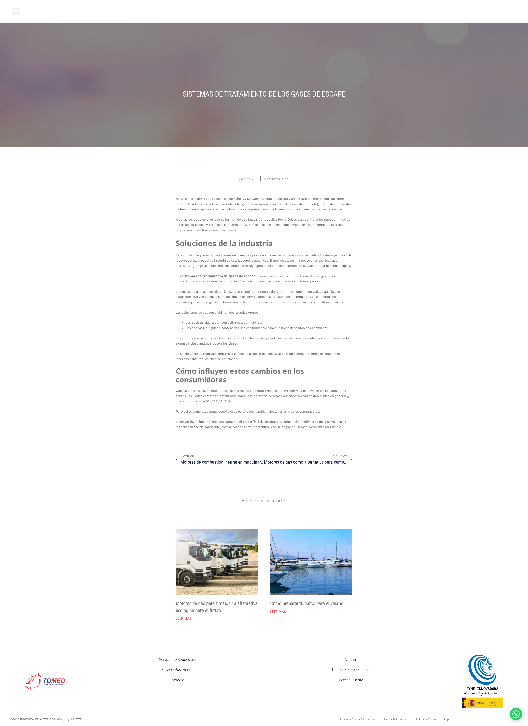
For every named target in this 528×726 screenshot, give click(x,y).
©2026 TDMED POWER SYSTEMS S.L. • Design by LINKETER (46, 719)
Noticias (351, 659)
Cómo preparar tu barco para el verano (306, 603)
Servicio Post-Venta (176, 669)
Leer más (184, 618)
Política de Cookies (426, 719)
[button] (16, 12)
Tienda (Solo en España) (351, 669)
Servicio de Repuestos (177, 659)
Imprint (448, 719)
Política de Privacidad (396, 719)
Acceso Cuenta (351, 679)
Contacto (177, 679)
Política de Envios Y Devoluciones (358, 719)
